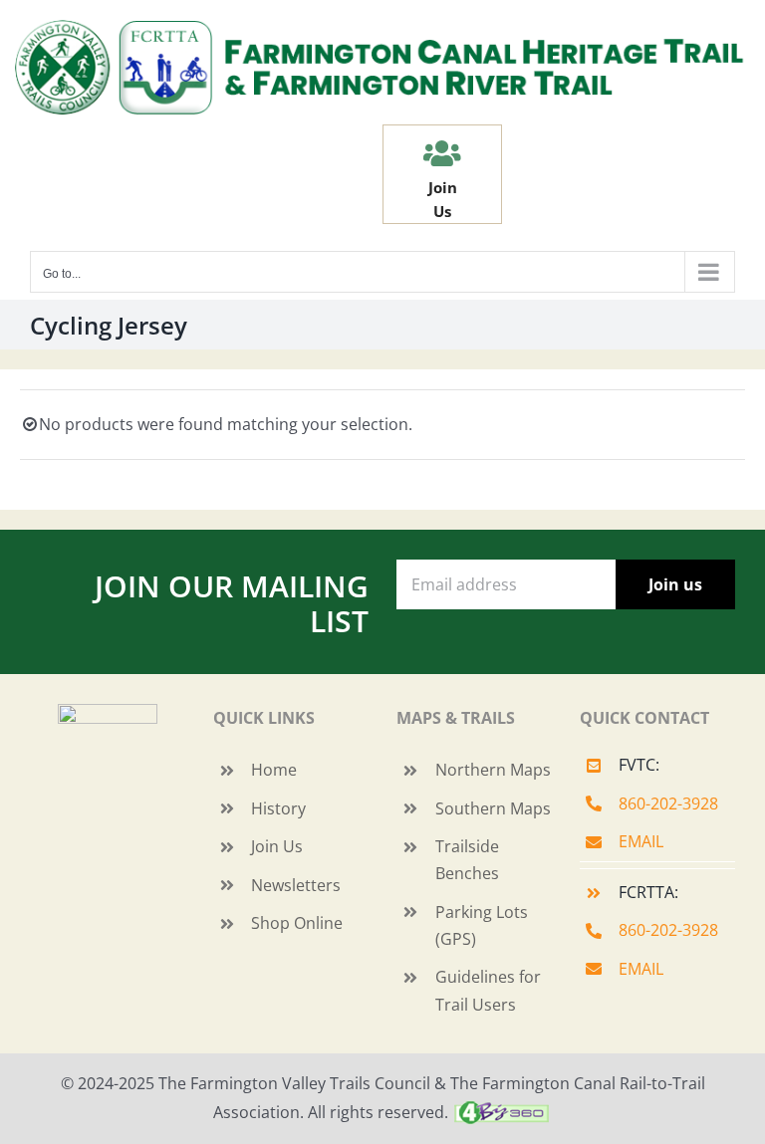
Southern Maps (493, 808)
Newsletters (296, 885)
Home (274, 770)
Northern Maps (493, 770)
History (278, 808)
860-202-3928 (668, 803)
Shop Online (297, 923)
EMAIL (641, 841)
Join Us (277, 846)
